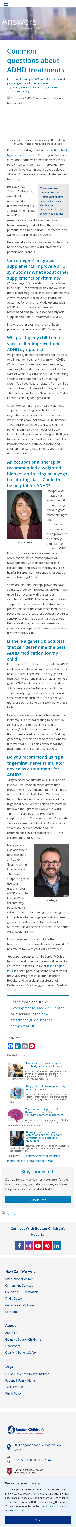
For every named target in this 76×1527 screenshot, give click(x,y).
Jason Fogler (14, 83)
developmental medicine (33, 87)
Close (38, 1520)
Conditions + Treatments (22, 1292)
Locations (11, 1312)
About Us (11, 1333)
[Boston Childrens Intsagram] (29, 1245)
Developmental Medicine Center (37, 1008)
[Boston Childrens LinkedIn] (57, 1245)
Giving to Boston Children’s (23, 1339)
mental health (55, 87)
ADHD (16, 87)
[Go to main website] (26, 1436)
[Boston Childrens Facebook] (19, 1245)
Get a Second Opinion (19, 1305)
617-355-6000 (23, 1460)
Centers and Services (19, 1285)
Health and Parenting (36, 83)
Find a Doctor (14, 1298)
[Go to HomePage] (38, 4)
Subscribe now (38, 1200)
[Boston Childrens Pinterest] (47, 1245)
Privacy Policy (53, 1506)
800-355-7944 (42, 1460)
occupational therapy (18, 91)
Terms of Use (17, 1510)
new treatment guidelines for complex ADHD (31, 1020)
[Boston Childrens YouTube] (38, 1245)
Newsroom (12, 1346)
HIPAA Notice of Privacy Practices (27, 1374)
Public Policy (13, 1393)
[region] (38, 1502)
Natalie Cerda (52, 79)
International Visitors (19, 1279)
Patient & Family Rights (20, 1380)
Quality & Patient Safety (21, 1352)
